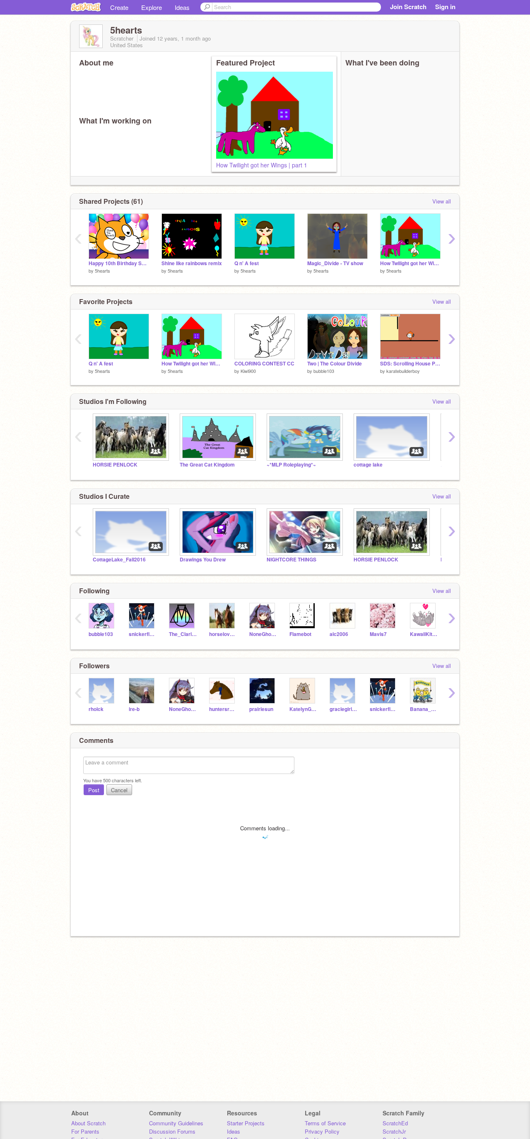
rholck (96, 709)
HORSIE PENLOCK (115, 464)
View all (441, 201)
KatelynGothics (303, 709)
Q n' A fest (246, 263)
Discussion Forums (172, 1131)
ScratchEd (395, 1123)
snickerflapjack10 (143, 634)
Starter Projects (246, 1123)
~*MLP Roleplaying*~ (291, 464)
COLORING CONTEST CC (264, 363)
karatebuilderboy (403, 371)
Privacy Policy (322, 1131)
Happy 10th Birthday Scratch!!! (119, 263)
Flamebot (300, 634)
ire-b (134, 709)
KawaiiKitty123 (424, 634)
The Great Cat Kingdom (207, 464)
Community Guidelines (176, 1123)
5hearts (102, 270)
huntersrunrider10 (223, 709)
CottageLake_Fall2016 (119, 559)
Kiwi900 (248, 371)
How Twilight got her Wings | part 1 (261, 165)
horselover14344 (223, 634)
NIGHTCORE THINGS (291, 559)
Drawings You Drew (203, 559)
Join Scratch (408, 6)
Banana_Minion (424, 709)
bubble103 (323, 371)
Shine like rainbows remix (191, 263)
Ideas (182, 7)
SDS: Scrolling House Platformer (410, 363)
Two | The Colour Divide (334, 363)
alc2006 (339, 634)
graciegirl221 (343, 709)
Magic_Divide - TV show (335, 263)
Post (93, 790)
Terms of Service (325, 1123)
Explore (151, 7)
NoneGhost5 (263, 634)
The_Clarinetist (183, 634)
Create (119, 7)
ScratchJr (394, 1131)
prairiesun (261, 709)
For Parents (85, 1131)
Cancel (119, 790)
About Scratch (88, 1123)
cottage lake (368, 464)
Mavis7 (378, 634)
